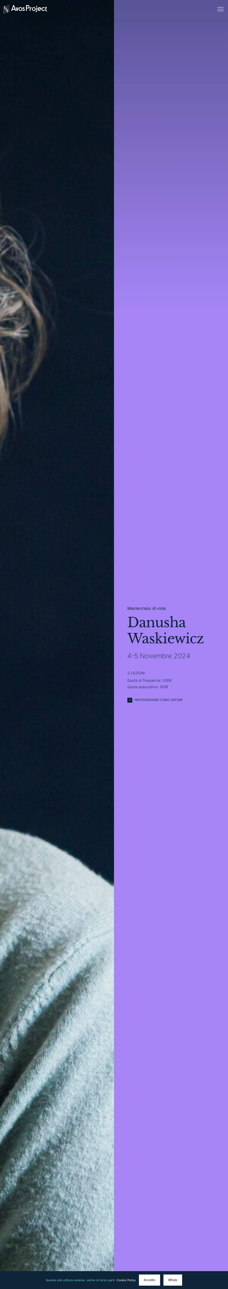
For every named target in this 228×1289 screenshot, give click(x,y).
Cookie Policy (126, 1280)
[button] (171, 700)
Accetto (149, 1280)
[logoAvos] (25, 6)
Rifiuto (172, 1280)
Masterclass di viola (146, 608)
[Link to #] (220, 9)
